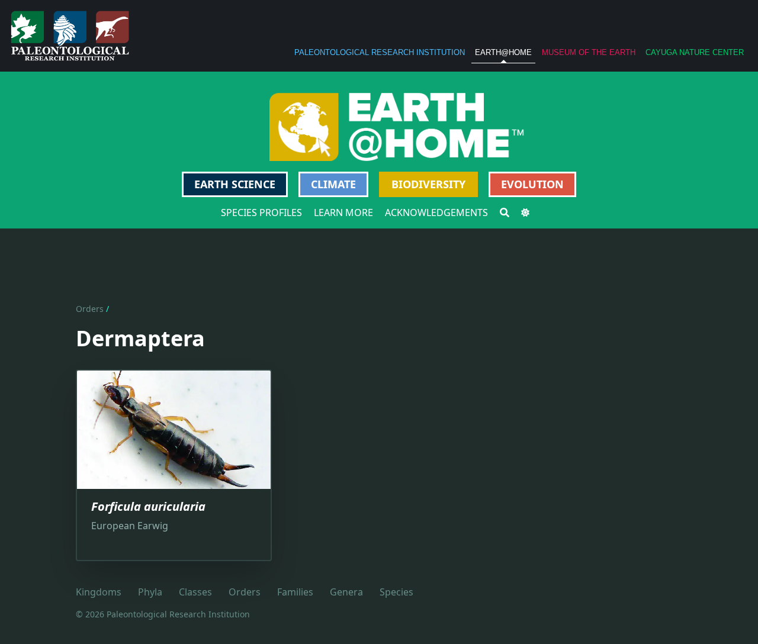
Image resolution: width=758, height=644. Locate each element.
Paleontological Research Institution (379, 52)
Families (295, 591)
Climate (333, 184)
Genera (346, 591)
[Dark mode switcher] (525, 212)
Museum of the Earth (588, 52)
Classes (195, 591)
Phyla (150, 591)
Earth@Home (503, 52)
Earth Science (234, 184)
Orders (90, 308)
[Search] (504, 212)
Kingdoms (98, 591)
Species (396, 591)
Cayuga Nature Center (694, 52)
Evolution (532, 184)
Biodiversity (428, 184)
